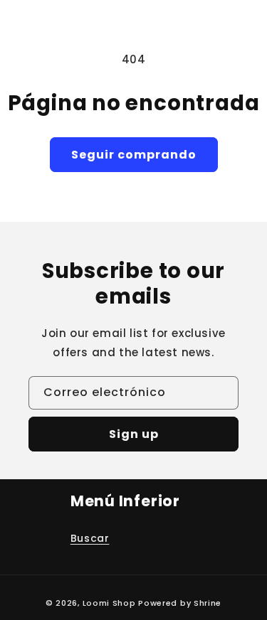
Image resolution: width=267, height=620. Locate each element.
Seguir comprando (134, 154)
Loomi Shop (109, 603)
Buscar (90, 538)
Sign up (134, 434)
